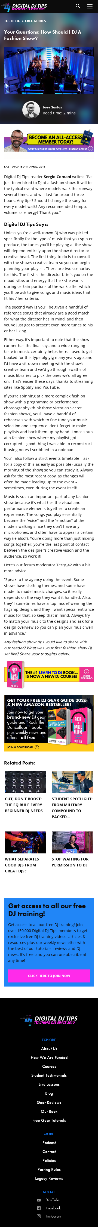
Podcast (49, 1142)
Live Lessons (49, 1084)
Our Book (49, 1111)
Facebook (53, 1208)
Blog (49, 1093)
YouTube (53, 1199)
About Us (49, 1048)
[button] (90, 6)
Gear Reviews (49, 1102)
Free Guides (35, 21)
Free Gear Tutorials (49, 1120)
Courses (49, 1066)
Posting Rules (49, 1169)
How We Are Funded (49, 1057)
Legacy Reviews (49, 1178)
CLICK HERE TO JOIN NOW (49, 976)
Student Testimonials (49, 1075)
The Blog (12, 21)
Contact (49, 1151)
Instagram (53, 1216)
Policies (49, 1160)
